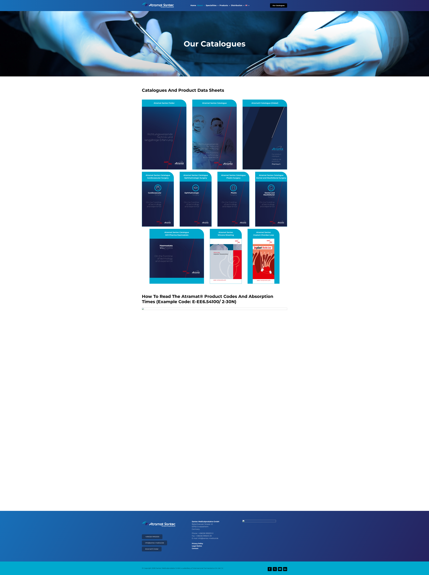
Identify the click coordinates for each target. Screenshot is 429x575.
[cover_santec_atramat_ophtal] (195, 182)
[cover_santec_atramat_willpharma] (177, 239)
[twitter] (275, 569)
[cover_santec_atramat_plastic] (233, 182)
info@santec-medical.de (208, 538)
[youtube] (280, 569)
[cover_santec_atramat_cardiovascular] (158, 182)
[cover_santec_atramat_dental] (271, 182)
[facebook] (270, 569)
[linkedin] (285, 569)
